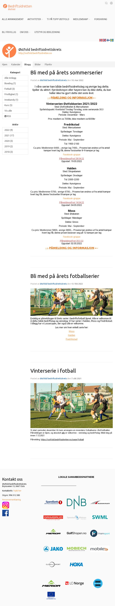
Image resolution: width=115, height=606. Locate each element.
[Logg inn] (111, 3)
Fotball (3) (9, 89)
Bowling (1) (10, 83)
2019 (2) (8, 146)
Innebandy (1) (11, 99)
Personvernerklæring (11, 500)
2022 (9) (8, 130)
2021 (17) (9, 135)
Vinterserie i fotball (53, 371)
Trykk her (17, 491)
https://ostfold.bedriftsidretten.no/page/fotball (62, 439)
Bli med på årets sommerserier (66, 72)
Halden (71, 335)
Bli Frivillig (9, 32)
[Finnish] (108, 40)
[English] (105, 40)
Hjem (4, 64)
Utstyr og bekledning (47, 32)
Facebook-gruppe (71, 154)
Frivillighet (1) (11, 94)
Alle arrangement (13, 19)
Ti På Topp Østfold (58, 19)
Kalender (15, 64)
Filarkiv (48, 64)
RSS (8, 116)
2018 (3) (8, 152)
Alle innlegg (10, 78)
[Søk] (106, 3)
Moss (71, 331)
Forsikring (100, 19)
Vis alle (8, 110)
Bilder (38, 64)
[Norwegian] (101, 40)
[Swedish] (112, 40)
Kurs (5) (8, 105)
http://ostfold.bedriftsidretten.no (35, 53)
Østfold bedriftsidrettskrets (53, 80)
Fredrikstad (71, 339)
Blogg (27, 64)
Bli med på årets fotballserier (64, 276)
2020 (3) (8, 141)
